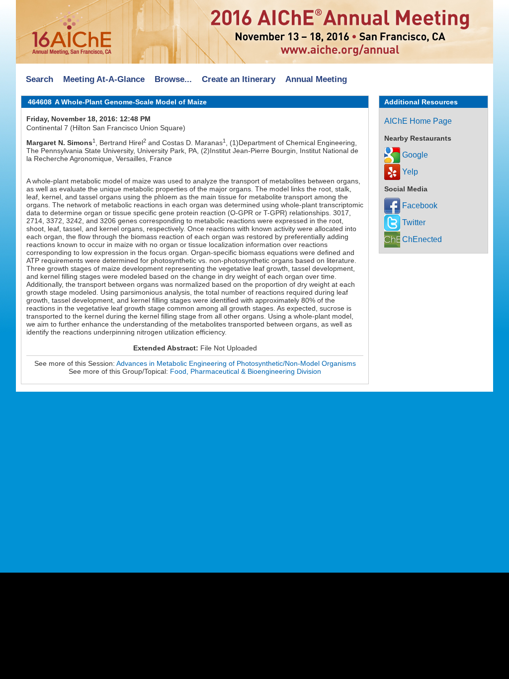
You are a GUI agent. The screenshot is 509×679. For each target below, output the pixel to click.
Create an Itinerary (238, 79)
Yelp (409, 172)
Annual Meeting (316, 79)
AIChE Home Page (418, 121)
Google (414, 155)
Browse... (173, 79)
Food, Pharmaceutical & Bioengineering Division (245, 371)
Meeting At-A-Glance (104, 79)
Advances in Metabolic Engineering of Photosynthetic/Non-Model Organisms (236, 363)
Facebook (418, 205)
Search (39, 79)
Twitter (412, 222)
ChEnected (421, 239)
